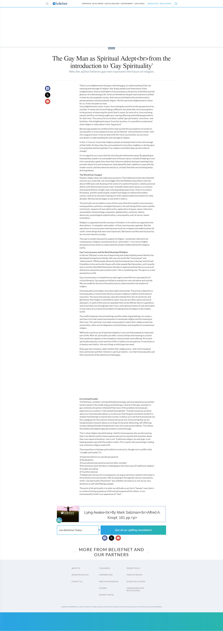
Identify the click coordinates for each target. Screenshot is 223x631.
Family (139, 4)
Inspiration (86, 4)
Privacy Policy (133, 568)
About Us (76, 568)
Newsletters (153, 4)
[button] (175, 3)
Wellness (112, 4)
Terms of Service (135, 575)
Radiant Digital (106, 595)
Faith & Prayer (97, 4)
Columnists (104, 568)
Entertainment (127, 4)
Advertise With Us (80, 575)
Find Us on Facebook (108, 581)
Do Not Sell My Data (136, 581)
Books (111, 48)
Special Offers (165, 4)
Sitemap (103, 588)
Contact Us (77, 581)
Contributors (106, 575)
